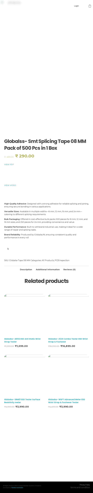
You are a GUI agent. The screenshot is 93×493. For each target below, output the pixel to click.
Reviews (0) (69, 269)
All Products (48, 260)
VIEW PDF (9, 164)
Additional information (48, 269)
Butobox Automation (17, 487)
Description (26, 269)
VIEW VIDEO (10, 185)
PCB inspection (62, 260)
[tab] (26, 269)
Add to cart (27, 249)
